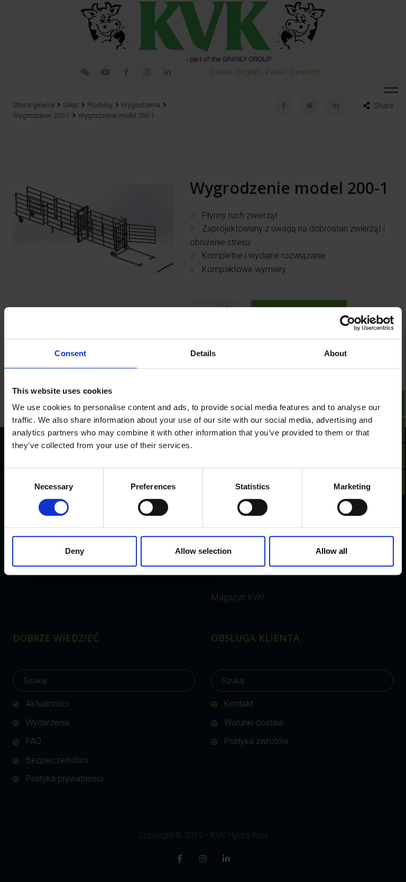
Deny (74, 550)
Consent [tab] (70, 353)
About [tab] (335, 353)
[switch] (153, 507)
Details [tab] (203, 353)
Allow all (331, 550)
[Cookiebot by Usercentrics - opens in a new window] (347, 323)
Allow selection (203, 550)
